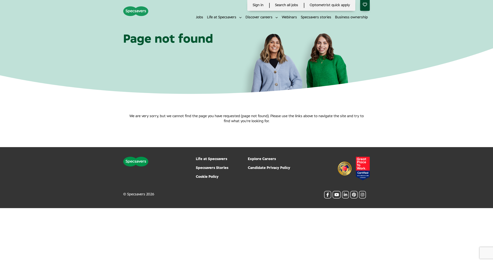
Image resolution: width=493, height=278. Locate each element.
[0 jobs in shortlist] (365, 5)
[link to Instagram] (362, 194)
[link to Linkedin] (345, 194)
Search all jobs (286, 5)
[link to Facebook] (327, 194)
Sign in (258, 5)
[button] (240, 17)
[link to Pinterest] (354, 194)
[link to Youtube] (337, 194)
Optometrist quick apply (330, 5)
